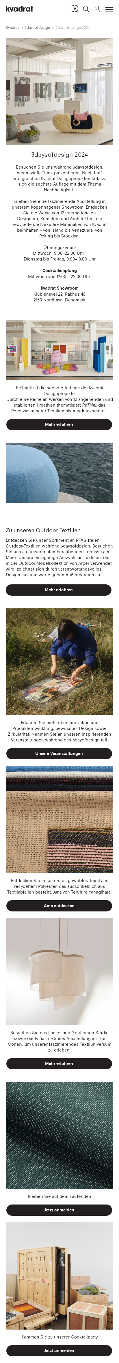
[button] (86, 9)
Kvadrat (12, 27)
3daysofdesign (37, 27)
